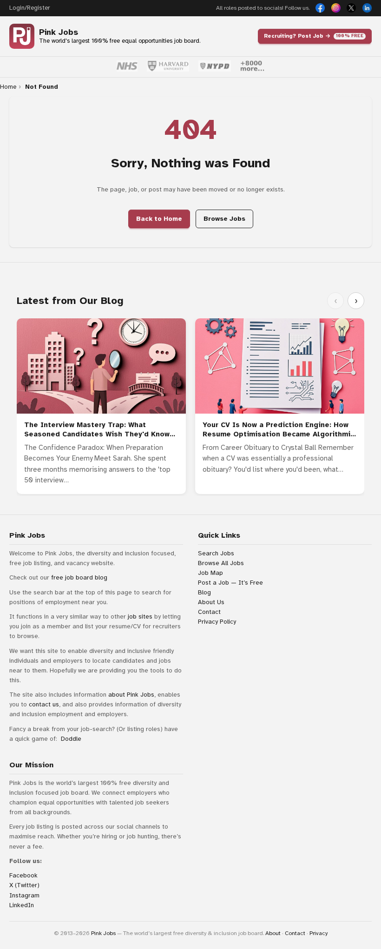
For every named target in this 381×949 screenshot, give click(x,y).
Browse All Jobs (221, 563)
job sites (140, 616)
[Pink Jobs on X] (351, 8)
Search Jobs (216, 553)
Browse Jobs (224, 219)
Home (8, 87)
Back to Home (159, 219)
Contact (209, 612)
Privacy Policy (217, 622)
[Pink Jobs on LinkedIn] (367, 8)
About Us (211, 602)
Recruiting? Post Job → (313, 36)
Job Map (210, 573)
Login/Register (29, 8)
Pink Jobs (58, 32)
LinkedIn (21, 905)
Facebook (23, 875)
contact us (44, 704)
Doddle (71, 739)
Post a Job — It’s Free (230, 583)
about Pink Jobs (131, 695)
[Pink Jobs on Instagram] (336, 8)
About (273, 933)
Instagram (24, 895)
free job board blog (79, 577)
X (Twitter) (24, 885)
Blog (204, 592)
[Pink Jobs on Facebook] (320, 8)
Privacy (318, 933)
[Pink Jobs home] (21, 36)
